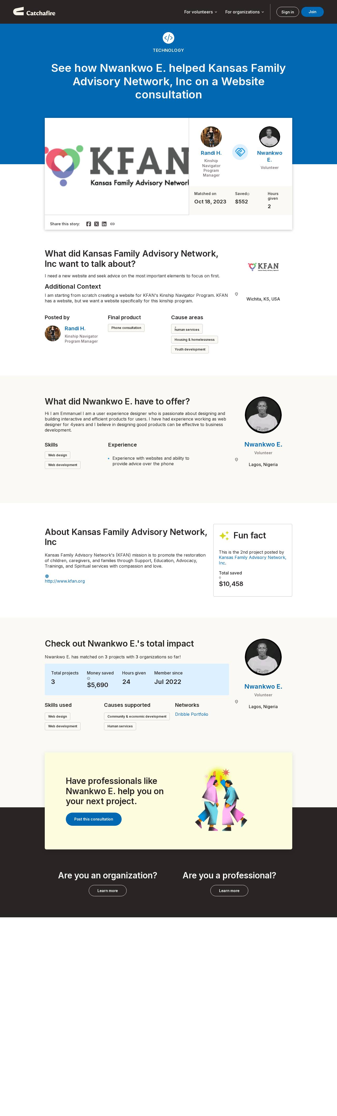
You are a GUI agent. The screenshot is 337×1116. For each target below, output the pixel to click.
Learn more (107, 890)
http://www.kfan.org (65, 581)
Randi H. (211, 153)
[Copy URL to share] (112, 224)
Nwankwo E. (263, 444)
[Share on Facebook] (88, 224)
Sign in (287, 12)
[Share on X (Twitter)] (96, 224)
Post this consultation (93, 819)
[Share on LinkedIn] (104, 224)
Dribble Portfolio (191, 714)
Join (312, 11)
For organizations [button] (245, 12)
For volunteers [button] (201, 12)
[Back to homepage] (34, 12)
